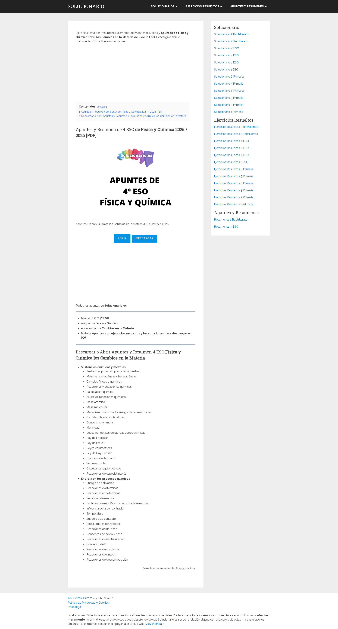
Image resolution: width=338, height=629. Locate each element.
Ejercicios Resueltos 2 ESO (231, 155)
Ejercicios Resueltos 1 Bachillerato (236, 134)
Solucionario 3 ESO (226, 55)
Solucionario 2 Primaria (228, 104)
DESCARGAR (144, 238)
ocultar (102, 106)
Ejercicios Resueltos (202, 6)
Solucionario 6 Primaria (229, 76)
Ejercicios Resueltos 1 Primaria (233, 204)
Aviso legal (75, 607)
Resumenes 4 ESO (226, 226)
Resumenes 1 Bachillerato (231, 219)
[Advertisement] (135, 71)
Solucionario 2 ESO (226, 62)
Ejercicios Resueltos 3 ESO (231, 148)
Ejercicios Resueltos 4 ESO (231, 141)
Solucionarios (162, 6)
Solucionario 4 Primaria (229, 90)
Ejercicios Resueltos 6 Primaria (234, 169)
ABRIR (122, 238)
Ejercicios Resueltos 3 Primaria (233, 190)
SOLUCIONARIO (86, 6)
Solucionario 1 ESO (226, 69)
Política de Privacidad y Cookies (88, 602)
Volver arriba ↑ (155, 623)
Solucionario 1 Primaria (228, 112)
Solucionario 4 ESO (226, 48)
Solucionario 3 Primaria (228, 97)
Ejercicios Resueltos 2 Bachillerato (236, 127)
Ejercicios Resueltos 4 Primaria (234, 183)
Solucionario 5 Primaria (228, 83)
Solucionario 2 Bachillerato (231, 34)
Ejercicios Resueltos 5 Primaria (233, 176)
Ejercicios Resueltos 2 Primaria (233, 197)
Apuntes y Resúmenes (247, 6)
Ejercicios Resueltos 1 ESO (231, 162)
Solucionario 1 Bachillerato (231, 41)
